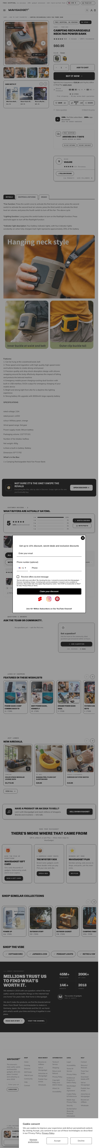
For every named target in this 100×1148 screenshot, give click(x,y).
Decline (81, 1140)
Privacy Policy (48, 1133)
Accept (57, 1140)
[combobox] (22, 568)
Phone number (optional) (27, 562)
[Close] (83, 538)
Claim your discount (49, 591)
